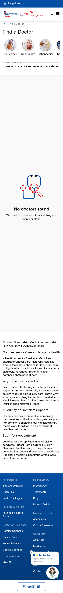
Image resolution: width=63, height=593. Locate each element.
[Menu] (57, 14)
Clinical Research (43, 525)
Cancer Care (10, 537)
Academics (39, 519)
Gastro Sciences (12, 550)
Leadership (39, 546)
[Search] (52, 14)
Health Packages (12, 498)
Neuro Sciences (12, 544)
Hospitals (8, 492)
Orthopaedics (11, 556)
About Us (38, 540)
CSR (35, 565)
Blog (35, 498)
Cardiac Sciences (13, 531)
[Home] (14, 14)
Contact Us (40, 571)
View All (7, 563)
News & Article (41, 505)
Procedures (40, 486)
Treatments (40, 492)
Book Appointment (13, 486)
